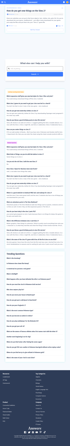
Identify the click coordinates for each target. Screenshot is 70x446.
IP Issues (38, 424)
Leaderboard (6, 377)
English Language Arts (42, 389)
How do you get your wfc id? (16, 326)
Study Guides (6, 415)
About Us (38, 405)
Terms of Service (40, 411)
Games (19, 7)
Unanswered (6, 383)
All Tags (5, 380)
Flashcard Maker (7, 411)
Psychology (39, 392)
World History (39, 386)
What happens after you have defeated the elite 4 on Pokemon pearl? (29, 279)
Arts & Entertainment (12, 7)
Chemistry (38, 380)
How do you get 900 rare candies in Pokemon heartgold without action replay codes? (34, 347)
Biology (38, 383)
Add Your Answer (35, 30)
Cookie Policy (39, 421)
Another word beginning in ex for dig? (19, 337)
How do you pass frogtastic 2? (16, 305)
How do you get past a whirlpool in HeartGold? (22, 300)
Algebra (38, 377)
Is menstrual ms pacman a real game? (19, 269)
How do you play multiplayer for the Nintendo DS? (23, 321)
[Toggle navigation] (2, 2)
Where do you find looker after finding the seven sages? (24, 342)
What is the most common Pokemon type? (20, 310)
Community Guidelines (9, 405)
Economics (38, 399)
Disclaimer (38, 418)
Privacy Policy (39, 415)
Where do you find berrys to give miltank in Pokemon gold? (25, 352)
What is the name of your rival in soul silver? (21, 358)
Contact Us (39, 408)
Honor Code (6, 408)
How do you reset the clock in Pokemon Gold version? (24, 284)
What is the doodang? (13, 258)
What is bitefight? (12, 274)
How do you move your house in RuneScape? (21, 295)
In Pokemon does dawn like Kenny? (18, 263)
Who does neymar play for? (15, 290)
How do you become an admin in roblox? (20, 316)
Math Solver (6, 418)
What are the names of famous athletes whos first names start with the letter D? (32, 331)
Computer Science (41, 396)
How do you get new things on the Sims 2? (26, 10)
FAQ (4, 421)
